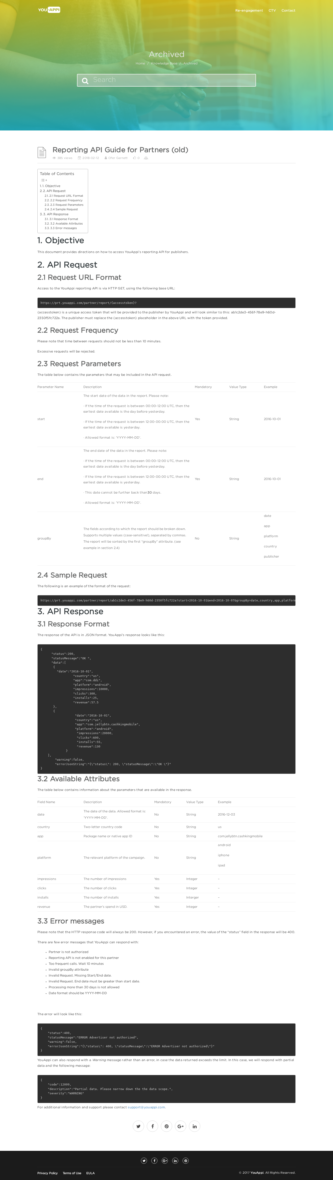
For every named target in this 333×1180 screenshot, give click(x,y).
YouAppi (257, 1173)
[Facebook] (154, 1161)
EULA (90, 1173)
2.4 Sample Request (64, 209)
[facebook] (152, 1127)
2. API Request (54, 191)
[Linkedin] (175, 1161)
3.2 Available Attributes (66, 223)
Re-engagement (249, 10)
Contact (289, 10)
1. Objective (51, 186)
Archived (190, 63)
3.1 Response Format (63, 219)
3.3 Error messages (63, 228)
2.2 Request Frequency (66, 200)
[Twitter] (144, 1161)
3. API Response (55, 214)
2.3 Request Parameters (66, 205)
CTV (272, 10)
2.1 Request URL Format (66, 196)
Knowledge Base (164, 63)
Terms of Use (72, 1173)
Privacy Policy (47, 1173)
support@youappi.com (146, 1107)
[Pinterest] (186, 1161)
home (140, 63)
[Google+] (165, 1161)
